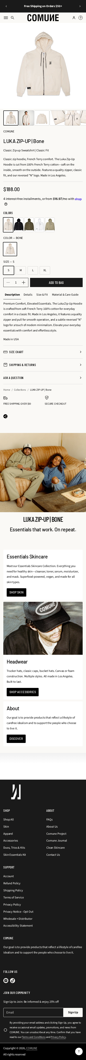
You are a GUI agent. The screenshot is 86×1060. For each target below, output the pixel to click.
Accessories (10, 840)
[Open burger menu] (5, 17)
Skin (6, 826)
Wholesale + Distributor (17, 919)
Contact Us (53, 855)
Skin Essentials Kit (14, 855)
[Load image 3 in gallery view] (41, 117)
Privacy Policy (12, 904)
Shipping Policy (13, 890)
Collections (20, 390)
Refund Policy (11, 883)
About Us (52, 826)
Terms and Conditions (33, 1037)
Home (6, 390)
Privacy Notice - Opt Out (18, 911)
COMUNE (31, 1048)
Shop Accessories (22, 692)
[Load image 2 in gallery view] (26, 117)
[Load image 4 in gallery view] (57, 117)
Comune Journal (56, 840)
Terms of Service (13, 897)
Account (8, 876)
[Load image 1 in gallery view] (10, 117)
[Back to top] (79, 1051)
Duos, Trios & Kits (14, 847)
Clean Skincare (55, 847)
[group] (12, 294)
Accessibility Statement (18, 925)
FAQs (49, 819)
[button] (6, 6)
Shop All (8, 819)
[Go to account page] (74, 17)
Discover (16, 738)
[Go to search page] (12, 17)
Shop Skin (16, 592)
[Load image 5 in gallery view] (72, 117)
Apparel (8, 834)
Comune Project (56, 834)
